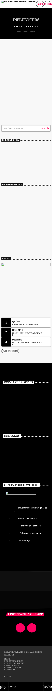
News (7, 75)
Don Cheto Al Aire (21, 242)
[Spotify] (4, 676)
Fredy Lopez (24, 470)
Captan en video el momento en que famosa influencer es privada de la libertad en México (26, 85)
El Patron (22, 444)
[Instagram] (7, 676)
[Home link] (18, 4)
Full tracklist (10, 351)
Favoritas (9, 166)
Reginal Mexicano (13, 162)
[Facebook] (10, 676)
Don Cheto (23, 457)
